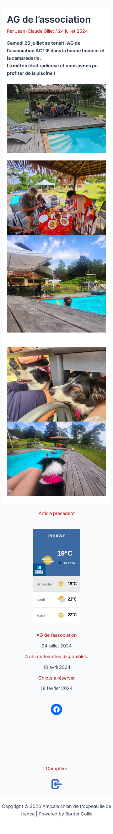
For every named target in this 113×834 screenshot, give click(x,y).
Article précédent (57, 513)
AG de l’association (56, 635)
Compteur (56, 768)
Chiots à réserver (56, 678)
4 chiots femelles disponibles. (56, 656)
